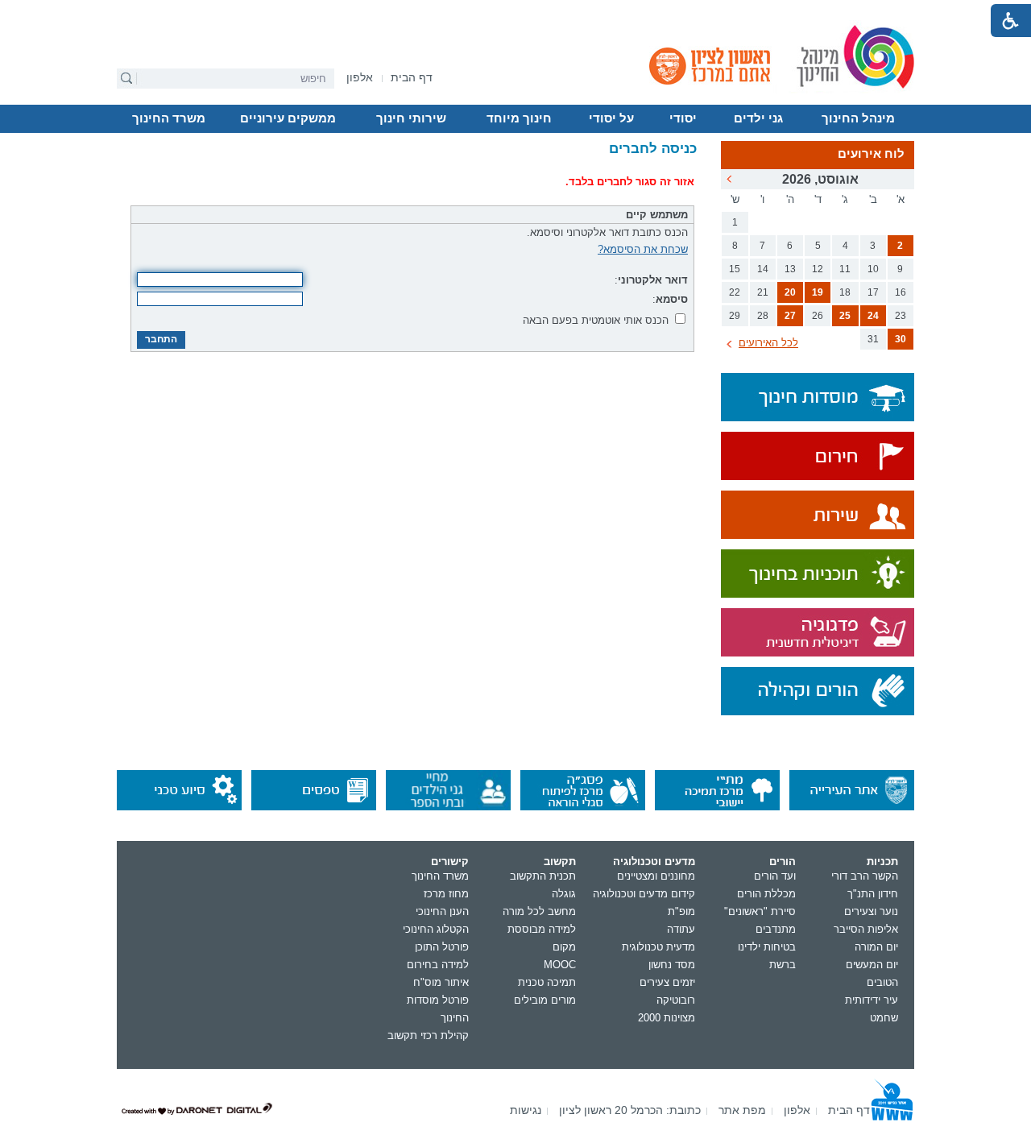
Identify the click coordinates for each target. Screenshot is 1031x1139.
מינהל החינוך (858, 118)
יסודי (683, 118)
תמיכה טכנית (547, 982)
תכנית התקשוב (543, 876)
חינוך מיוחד (519, 118)
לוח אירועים (871, 153)
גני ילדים (758, 118)
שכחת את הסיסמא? (643, 249)
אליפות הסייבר (866, 929)
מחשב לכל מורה (539, 911)
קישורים (450, 861)
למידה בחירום (438, 965)
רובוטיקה (675, 1000)
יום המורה (876, 947)
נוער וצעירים (871, 911)
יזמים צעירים (667, 982)
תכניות (882, 861)
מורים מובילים (545, 1000)
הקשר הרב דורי (864, 876)
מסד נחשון (671, 965)
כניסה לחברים (653, 148)
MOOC (560, 965)
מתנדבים (776, 929)
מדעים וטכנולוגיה (654, 861)
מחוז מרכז (446, 894)
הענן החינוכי (442, 911)
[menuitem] (359, 78)
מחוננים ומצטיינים (656, 876)
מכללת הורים (766, 894)
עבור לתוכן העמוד (515, 12)
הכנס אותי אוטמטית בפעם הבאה (596, 320)
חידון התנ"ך (872, 894)
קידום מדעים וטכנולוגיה (644, 894)
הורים (782, 861)
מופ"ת (681, 911)
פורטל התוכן (442, 947)
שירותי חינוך (411, 118)
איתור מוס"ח (441, 982)
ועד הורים (775, 876)
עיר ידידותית (871, 1000)
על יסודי (611, 118)
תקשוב (560, 861)
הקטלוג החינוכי (436, 929)
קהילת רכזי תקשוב (428, 1035)
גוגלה (564, 894)
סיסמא (672, 299)
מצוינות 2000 (666, 1018)
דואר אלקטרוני (653, 280)
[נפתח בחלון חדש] (817, 457)
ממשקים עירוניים (288, 118)
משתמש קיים (657, 215)
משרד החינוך (168, 118)
